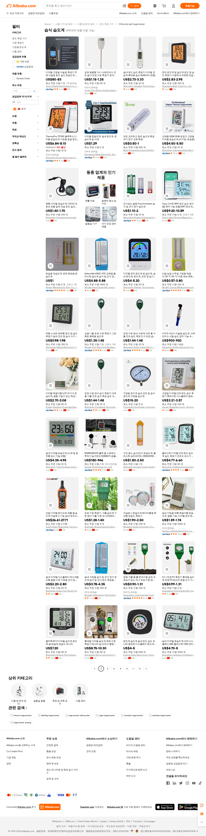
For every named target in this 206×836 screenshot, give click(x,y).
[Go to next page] (146, 669)
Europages (149, 821)
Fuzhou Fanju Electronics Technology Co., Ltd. (139, 655)
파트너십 (170, 769)
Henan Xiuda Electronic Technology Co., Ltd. (178, 407)
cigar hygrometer (107, 715)
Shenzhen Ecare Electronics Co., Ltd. (62, 157)
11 (139, 669)
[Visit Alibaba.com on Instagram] (187, 783)
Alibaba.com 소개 (15, 738)
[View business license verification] (132, 831)
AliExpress (57, 821)
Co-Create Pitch (14, 751)
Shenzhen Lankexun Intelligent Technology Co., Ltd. (178, 655)
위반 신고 (131, 776)
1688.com (70, 821)
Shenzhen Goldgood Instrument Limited (178, 467)
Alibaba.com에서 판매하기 (179, 745)
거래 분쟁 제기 (133, 757)
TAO (128, 821)
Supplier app (87, 807)
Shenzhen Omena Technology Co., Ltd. (62, 655)
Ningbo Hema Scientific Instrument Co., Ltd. (100, 287)
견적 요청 (91, 751)
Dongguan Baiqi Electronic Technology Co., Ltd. (100, 154)
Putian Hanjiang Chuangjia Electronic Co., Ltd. (62, 407)
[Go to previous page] (95, 669)
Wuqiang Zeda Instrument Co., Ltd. (139, 527)
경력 (8, 763)
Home (47, 24)
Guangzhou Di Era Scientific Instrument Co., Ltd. (178, 591)
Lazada (103, 821)
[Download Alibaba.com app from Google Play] (189, 807)
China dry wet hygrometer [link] (132, 24)
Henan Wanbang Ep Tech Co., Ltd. (62, 287)
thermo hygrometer (23, 715)
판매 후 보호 (52, 763)
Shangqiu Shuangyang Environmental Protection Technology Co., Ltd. (100, 527)
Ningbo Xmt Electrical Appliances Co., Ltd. (100, 347)
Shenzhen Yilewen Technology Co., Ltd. (139, 287)
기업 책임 (11, 757)
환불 (128, 763)
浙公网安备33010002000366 (155, 831)
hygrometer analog (22, 722)
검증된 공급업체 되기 (176, 763)
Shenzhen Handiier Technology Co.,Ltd (139, 86)
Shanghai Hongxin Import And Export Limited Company (139, 467)
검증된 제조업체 (94, 745)
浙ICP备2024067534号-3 (185, 831)
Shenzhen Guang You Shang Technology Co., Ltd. (62, 591)
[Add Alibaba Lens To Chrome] (50, 807)
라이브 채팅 (132, 751)
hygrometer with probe (79, 715)
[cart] (164, 6)
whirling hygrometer (50, 715)
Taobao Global (116, 821)
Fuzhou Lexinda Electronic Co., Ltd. (178, 531)
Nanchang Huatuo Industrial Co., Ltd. (139, 217)
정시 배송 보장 (53, 757)
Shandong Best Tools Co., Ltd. (177, 86)
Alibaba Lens (24, 807)
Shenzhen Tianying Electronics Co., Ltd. (62, 467)
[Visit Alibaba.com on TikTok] (200, 783)
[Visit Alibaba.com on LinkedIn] (174, 783)
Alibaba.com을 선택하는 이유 (20, 745)
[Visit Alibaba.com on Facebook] (168, 783)
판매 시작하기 (173, 751)
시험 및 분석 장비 (86, 24)
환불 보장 (51, 751)
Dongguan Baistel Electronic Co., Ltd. (62, 347)
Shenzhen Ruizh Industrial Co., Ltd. (139, 347)
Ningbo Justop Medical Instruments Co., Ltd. (178, 287)
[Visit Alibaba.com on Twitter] (181, 783)
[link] (202, 805)
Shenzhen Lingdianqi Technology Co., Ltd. (100, 407)
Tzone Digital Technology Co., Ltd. (62, 86)
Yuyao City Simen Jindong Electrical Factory (100, 90)
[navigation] (24, 347)
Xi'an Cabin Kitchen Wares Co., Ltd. (178, 217)
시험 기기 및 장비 (64, 24)
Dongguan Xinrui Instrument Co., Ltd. (100, 655)
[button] (124, 6)
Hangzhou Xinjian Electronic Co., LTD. (178, 347)
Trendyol (137, 821)
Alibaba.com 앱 (115, 807)
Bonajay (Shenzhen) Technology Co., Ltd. (100, 595)
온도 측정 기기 (106, 24)
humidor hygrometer (133, 715)
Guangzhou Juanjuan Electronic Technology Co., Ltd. (139, 595)
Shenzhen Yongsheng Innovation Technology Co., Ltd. (62, 217)
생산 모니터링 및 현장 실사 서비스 (62, 771)
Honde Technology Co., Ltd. (98, 467)
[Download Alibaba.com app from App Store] (165, 807)
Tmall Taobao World (87, 821)
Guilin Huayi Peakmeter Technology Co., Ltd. (62, 527)
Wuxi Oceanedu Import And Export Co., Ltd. (139, 150)
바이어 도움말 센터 (135, 745)
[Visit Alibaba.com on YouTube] (194, 783)
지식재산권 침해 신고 (136, 769)
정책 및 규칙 (52, 778)
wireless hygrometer (161, 715)
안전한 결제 (52, 745)
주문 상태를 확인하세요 (178, 757)
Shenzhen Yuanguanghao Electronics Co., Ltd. (178, 150)
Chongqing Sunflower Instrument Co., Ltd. (139, 407)
